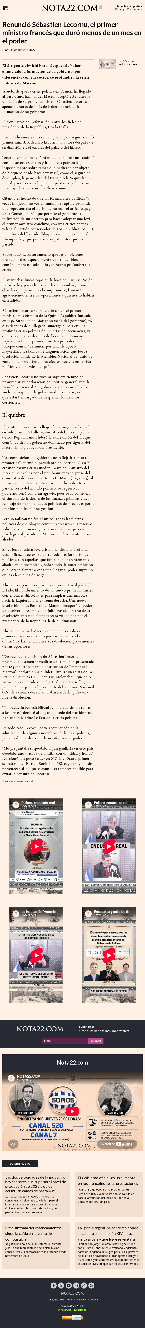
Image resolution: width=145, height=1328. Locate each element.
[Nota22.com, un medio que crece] (107, 64)
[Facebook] (54, 1285)
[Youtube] (69, 1285)
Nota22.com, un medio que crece (127, 62)
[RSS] (91, 1285)
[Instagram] (76, 1285)
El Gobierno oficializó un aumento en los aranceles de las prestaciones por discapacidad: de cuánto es (108, 1183)
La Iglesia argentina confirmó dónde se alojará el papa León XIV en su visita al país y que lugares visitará (108, 1233)
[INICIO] (72, 7)
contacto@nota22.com (72, 1306)
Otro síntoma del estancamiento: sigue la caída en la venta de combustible (33, 1233)
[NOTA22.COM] (72, 1293)
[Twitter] (61, 1285)
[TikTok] (84, 1285)
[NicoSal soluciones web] (72, 1317)
